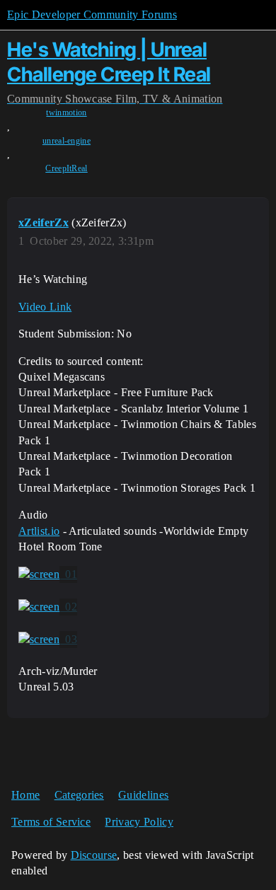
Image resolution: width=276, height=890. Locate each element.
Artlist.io (38, 531)
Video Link (44, 307)
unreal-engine (66, 141)
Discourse (94, 855)
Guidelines (143, 795)
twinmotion (66, 112)
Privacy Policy (139, 822)
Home (25, 795)
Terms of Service (51, 822)
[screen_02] (47, 607)
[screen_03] (47, 639)
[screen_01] (47, 574)
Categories (79, 795)
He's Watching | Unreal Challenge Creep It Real (109, 61)
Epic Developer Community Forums (92, 14)
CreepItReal (66, 168)
